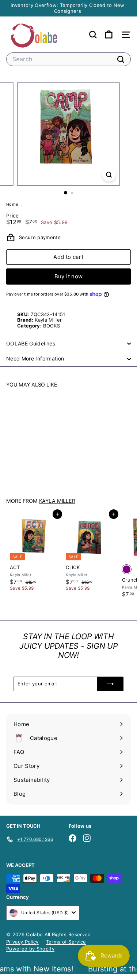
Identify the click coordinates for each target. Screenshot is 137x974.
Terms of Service (66, 942)
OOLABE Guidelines (30, 343)
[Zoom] (109, 175)
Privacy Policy (22, 942)
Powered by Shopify (30, 949)
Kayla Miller (57, 501)
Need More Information (35, 358)
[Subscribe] (110, 684)
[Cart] (108, 34)
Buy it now (68, 276)
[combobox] (68, 59)
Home (12, 204)
